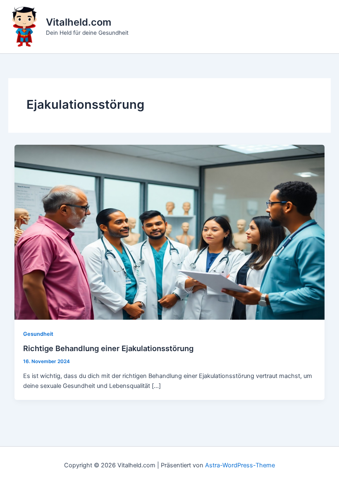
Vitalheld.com (78, 22)
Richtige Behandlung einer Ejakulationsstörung (108, 348)
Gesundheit (38, 334)
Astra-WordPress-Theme (240, 465)
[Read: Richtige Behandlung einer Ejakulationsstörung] (169, 231)
